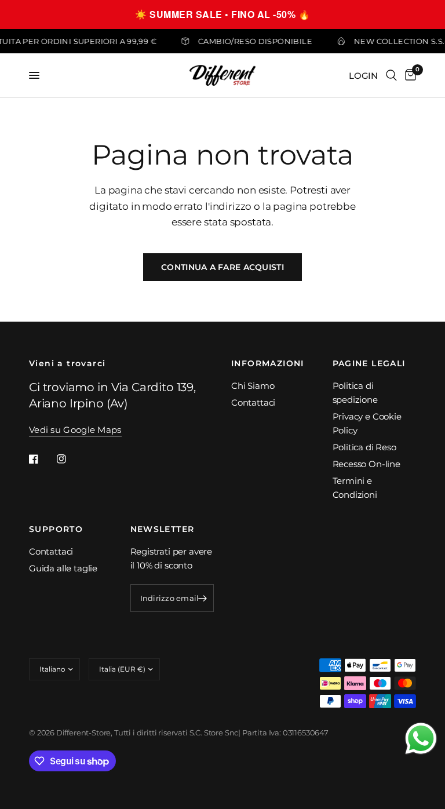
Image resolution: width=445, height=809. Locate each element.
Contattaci (253, 402)
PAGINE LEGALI (369, 363)
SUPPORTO (56, 529)
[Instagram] (69, 459)
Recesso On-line (366, 463)
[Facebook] (41, 459)
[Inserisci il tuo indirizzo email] (202, 598)
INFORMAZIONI (267, 363)
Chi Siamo (252, 385)
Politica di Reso (364, 447)
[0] (408, 75)
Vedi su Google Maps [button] (75, 430)
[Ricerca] (391, 75)
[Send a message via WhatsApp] (421, 738)
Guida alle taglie (63, 568)
